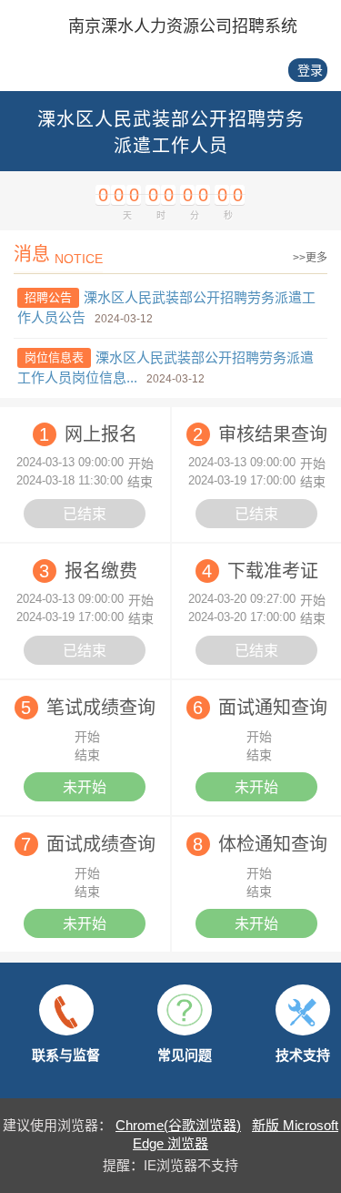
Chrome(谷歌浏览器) (178, 1125)
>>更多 (310, 257)
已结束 (84, 514)
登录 (310, 70)
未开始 (84, 787)
